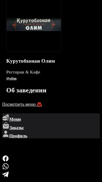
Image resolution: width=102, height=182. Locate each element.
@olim (11, 78)
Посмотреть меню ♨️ (22, 104)
